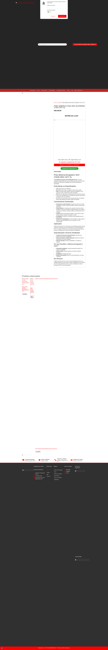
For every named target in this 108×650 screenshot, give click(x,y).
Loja (57, 102)
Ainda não (53, 16)
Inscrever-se (62, 16)
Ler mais (24, 294)
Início (55, 102)
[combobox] (49, 12)
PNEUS (60, 102)
